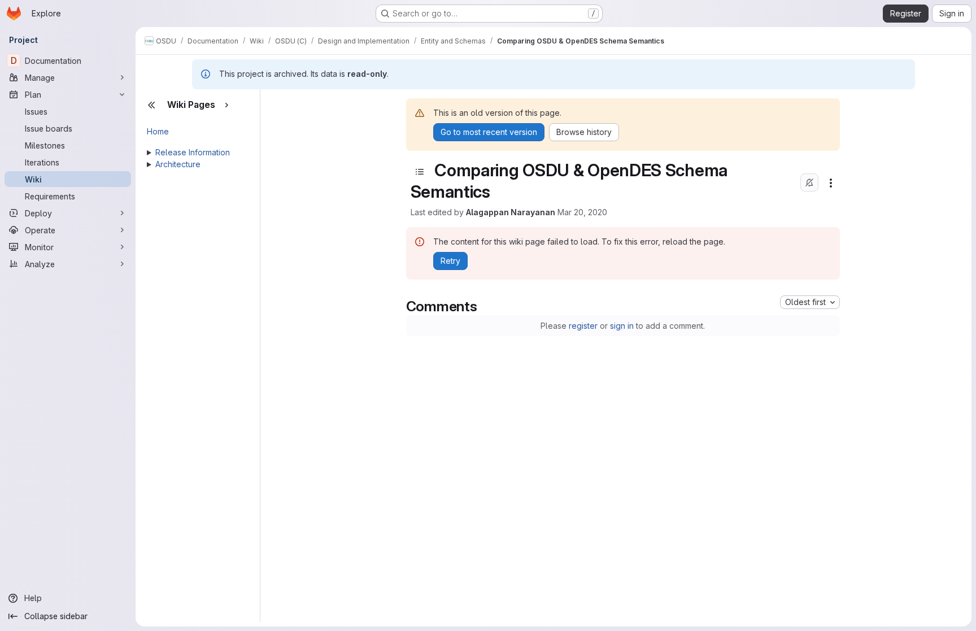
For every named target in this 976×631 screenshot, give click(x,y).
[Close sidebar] (151, 105)
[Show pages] (226, 105)
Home (158, 131)
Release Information (192, 152)
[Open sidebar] (420, 172)
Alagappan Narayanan (510, 212)
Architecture (178, 164)
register (583, 325)
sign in (622, 325)
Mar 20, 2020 (582, 212)
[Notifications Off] (809, 182)
